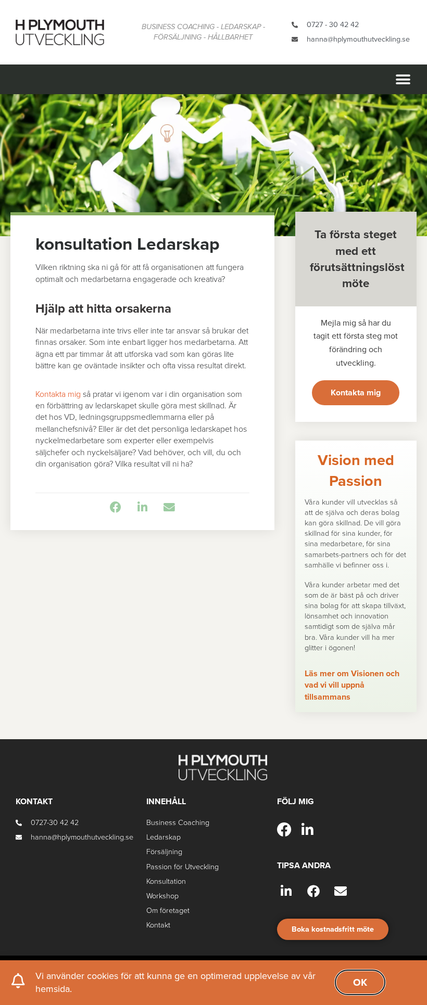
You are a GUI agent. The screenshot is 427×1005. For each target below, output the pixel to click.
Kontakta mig (58, 394)
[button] (403, 79)
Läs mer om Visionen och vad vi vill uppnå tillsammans (352, 685)
